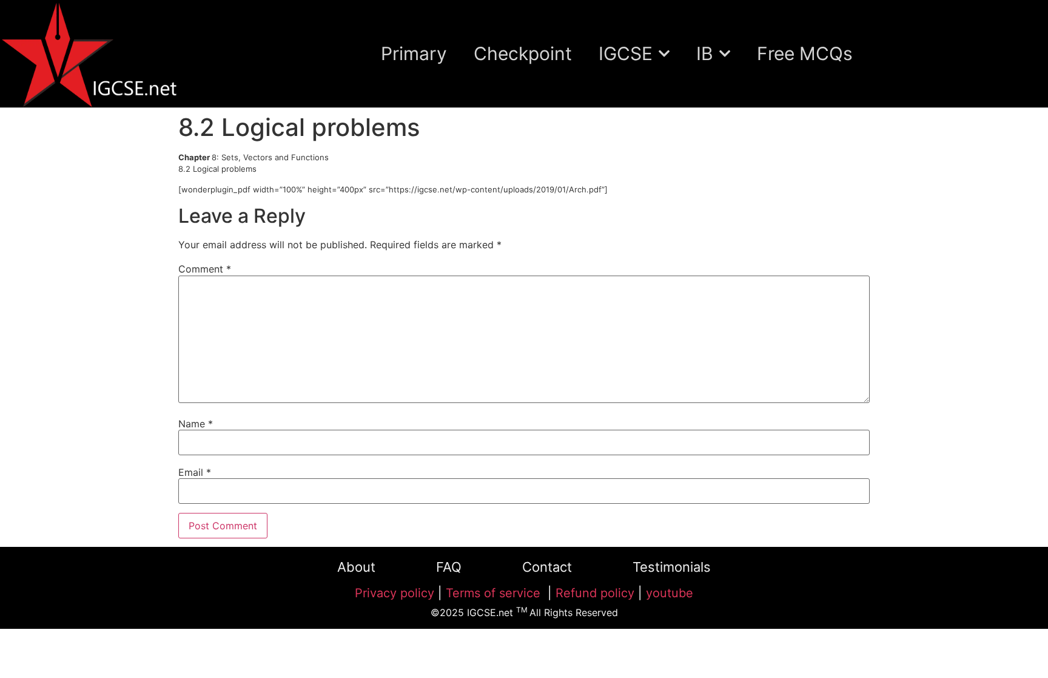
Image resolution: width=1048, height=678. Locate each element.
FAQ (449, 567)
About (356, 567)
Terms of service (495, 593)
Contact (547, 567)
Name (195, 424)
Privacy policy (394, 593)
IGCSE (626, 53)
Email (194, 472)
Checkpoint (523, 53)
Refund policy (595, 593)
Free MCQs (805, 53)
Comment (204, 269)
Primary (414, 53)
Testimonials (672, 567)
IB (704, 53)
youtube (669, 593)
